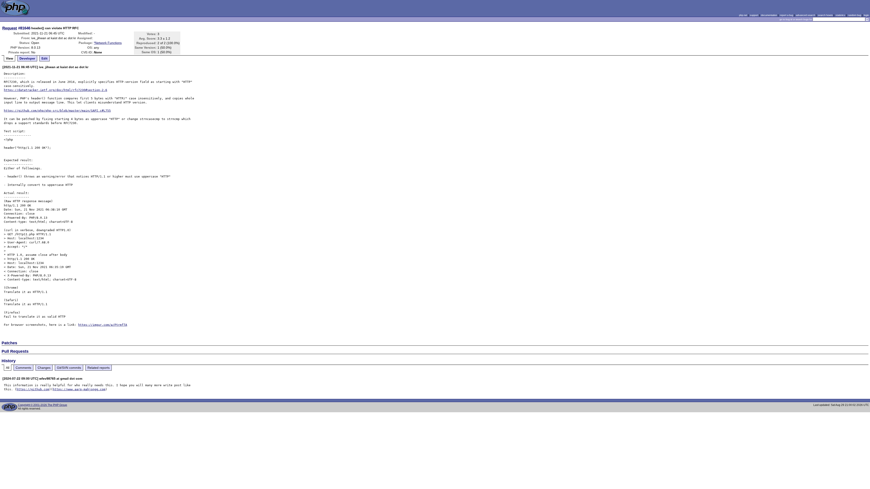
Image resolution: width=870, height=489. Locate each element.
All (7, 367)
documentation (769, 15)
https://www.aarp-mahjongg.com (79, 389)
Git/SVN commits (69, 367)
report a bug (786, 15)
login (866, 15)
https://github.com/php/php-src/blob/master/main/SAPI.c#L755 (57, 110)
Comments (23, 367)
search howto (825, 15)
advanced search (805, 15)
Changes (44, 367)
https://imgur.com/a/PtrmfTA (102, 324)
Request (9, 28)
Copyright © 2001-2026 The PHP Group (42, 405)
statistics (840, 15)
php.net (743, 15)
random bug (854, 15)
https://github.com (33, 389)
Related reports (98, 367)
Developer (27, 58)
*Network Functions (108, 43)
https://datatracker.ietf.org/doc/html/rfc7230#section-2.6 (55, 90)
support (754, 15)
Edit (44, 58)
